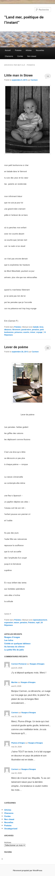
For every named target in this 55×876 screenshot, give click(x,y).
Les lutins (8, 640)
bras (41, 326)
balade (36, 326)
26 (48, 347)
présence (18, 332)
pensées (35, 329)
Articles (29, 50)
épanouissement (40, 619)
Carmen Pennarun (19, 663)
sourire (26, 332)
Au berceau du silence (14, 646)
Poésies (18, 50)
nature (16, 622)
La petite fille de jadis (14, 649)
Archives (7, 842)
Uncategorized (10, 828)
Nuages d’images (12, 637)
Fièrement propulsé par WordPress (27, 870)
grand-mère (26, 329)
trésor (32, 332)
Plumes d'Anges (18, 742)
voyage (39, 332)
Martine (14, 682)
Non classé (31, 56)
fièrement (16, 329)
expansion (8, 622)
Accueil (8, 50)
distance (7, 329)
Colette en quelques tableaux (17, 643)
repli (37, 622)
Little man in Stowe (18, 75)
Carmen (34, 80)
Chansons (9, 56)
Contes (20, 56)
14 (48, 76)
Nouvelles (40, 50)
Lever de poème (16, 347)
